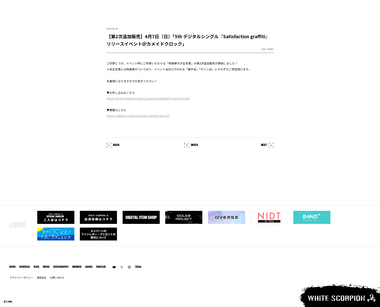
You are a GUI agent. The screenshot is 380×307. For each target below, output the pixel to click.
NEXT (264, 145)
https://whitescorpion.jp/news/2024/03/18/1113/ (138, 116)
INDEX (194, 145)
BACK (116, 145)
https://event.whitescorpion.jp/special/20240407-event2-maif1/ (148, 98)
